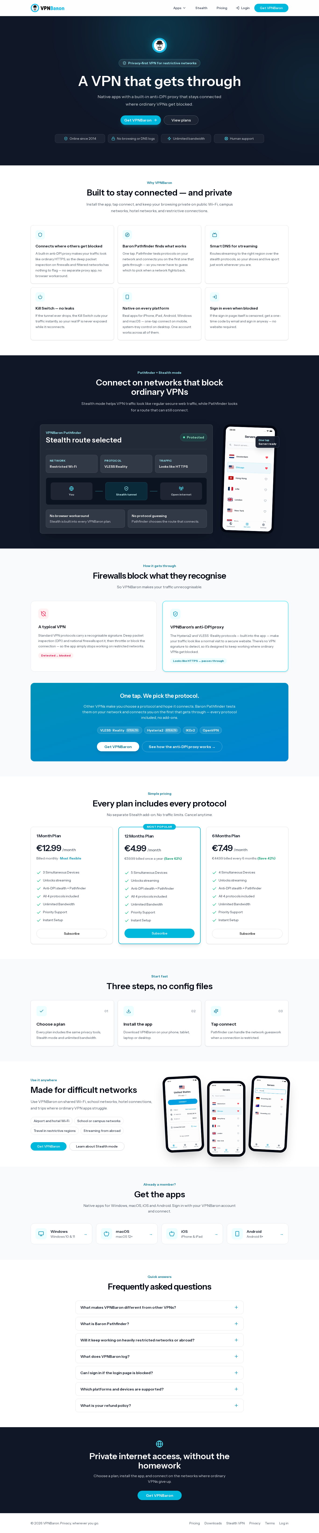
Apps (177, 8)
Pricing (222, 8)
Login (245, 8)
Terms (270, 1523)
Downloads (213, 1523)
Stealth (201, 8)
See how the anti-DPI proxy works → (182, 746)
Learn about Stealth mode (97, 1146)
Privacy (254, 1523)
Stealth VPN (235, 1523)
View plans (181, 120)
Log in (283, 1523)
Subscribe (72, 933)
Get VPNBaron (271, 8)
